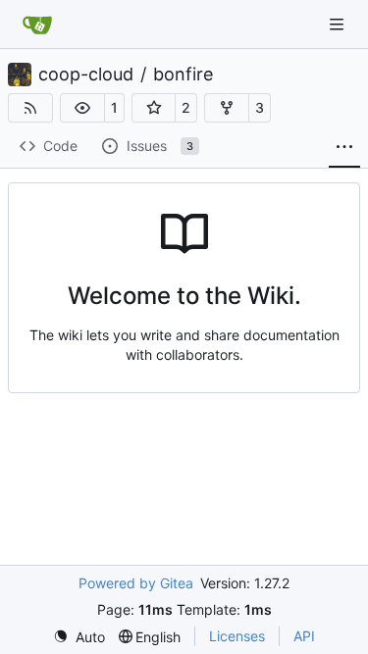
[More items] (344, 147)
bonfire (183, 74)
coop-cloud (85, 74)
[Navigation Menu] (338, 24)
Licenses (237, 636)
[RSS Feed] (30, 108)
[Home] (37, 24)
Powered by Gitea (136, 583)
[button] (82, 108)
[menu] (79, 637)
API (304, 636)
